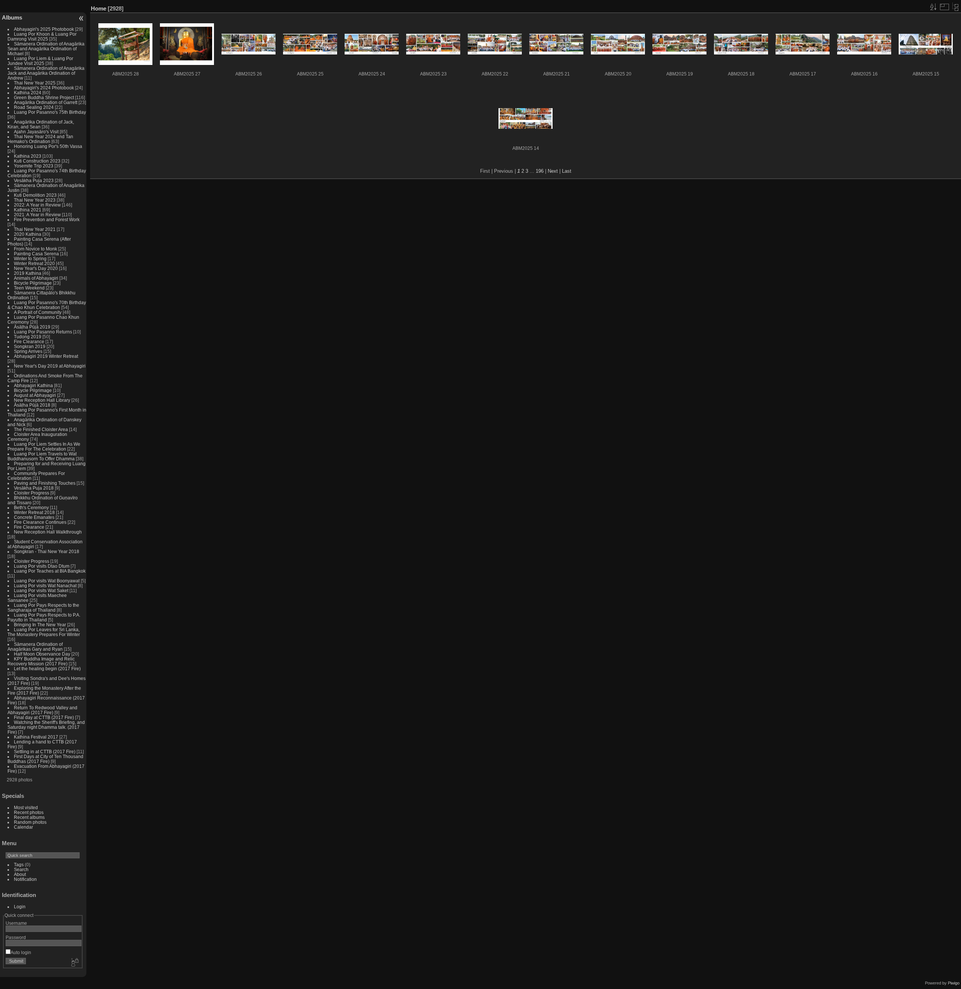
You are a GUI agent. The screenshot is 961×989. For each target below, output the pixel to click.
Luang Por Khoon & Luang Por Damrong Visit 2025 (42, 36)
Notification (25, 879)
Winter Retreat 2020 (34, 263)
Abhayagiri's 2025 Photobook (44, 29)
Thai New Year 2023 (35, 199)
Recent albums (29, 817)
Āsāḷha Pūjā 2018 (32, 405)
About (20, 874)
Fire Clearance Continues (40, 522)
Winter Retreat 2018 (34, 512)
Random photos (30, 822)
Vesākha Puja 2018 (34, 487)
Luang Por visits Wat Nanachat (45, 585)
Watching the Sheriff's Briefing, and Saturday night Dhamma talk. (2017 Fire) (46, 727)
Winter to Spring (30, 258)
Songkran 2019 (29, 346)
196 (540, 171)
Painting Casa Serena (36, 253)
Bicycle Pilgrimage (33, 282)
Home (98, 8)
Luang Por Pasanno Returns (43, 331)
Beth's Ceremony (31, 507)
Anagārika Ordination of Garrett (45, 102)
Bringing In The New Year (40, 624)
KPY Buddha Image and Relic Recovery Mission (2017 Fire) (41, 661)
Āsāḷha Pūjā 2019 (32, 326)
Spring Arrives (28, 351)
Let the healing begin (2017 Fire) (47, 668)
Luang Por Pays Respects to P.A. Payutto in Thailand (44, 617)
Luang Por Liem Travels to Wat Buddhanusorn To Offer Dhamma (42, 456)
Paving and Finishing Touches (44, 483)
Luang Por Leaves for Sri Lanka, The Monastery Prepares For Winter (44, 632)
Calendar (23, 827)
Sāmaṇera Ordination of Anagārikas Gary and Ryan (35, 646)
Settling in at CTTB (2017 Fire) (44, 751)
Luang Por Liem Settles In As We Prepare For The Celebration (44, 446)
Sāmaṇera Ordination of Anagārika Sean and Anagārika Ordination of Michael (46, 48)
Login (20, 906)
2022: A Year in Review (37, 204)
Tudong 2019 (27, 336)
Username (16, 923)
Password (16, 937)
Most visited (26, 807)
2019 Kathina (27, 273)
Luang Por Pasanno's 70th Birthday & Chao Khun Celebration (47, 305)
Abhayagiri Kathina (33, 385)
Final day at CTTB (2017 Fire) (44, 717)
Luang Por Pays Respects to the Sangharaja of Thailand (43, 607)
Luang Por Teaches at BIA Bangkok (50, 570)
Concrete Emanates (34, 517)
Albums (12, 17)
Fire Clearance (29, 341)
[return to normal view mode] (955, 7)
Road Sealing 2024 (34, 107)
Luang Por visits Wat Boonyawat (47, 580)
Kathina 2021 (27, 209)
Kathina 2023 (27, 156)
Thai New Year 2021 (35, 229)
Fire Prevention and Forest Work (47, 219)
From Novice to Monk (35, 248)
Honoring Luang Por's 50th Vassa (48, 146)
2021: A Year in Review (37, 214)
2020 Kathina (27, 234)
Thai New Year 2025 (35, 82)
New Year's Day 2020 (36, 268)
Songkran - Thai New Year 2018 (46, 551)
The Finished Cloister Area (41, 429)
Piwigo (953, 983)
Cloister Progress (31, 492)
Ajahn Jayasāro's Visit (36, 131)
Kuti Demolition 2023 (35, 195)
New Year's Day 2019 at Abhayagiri (50, 365)
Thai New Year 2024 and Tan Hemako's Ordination (40, 139)
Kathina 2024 (27, 92)
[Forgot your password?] (74, 963)
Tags (19, 864)
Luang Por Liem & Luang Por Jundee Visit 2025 (40, 61)
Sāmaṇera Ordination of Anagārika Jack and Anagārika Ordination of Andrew (46, 73)
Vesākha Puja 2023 (34, 180)
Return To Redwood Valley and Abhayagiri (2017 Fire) (42, 710)
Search (21, 869)
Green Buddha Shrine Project (44, 97)
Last (566, 171)
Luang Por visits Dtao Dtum (41, 566)
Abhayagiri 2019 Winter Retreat (46, 356)
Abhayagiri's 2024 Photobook (44, 87)
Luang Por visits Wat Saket (41, 590)
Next (553, 171)
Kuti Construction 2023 (37, 160)
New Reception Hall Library (42, 400)
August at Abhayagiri (35, 395)
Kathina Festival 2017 (36, 736)
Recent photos (29, 812)
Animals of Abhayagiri (36, 278)
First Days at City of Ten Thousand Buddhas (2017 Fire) (45, 759)
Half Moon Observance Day (42, 653)
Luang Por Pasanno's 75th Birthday (50, 112)
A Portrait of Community (38, 312)
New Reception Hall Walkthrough (48, 531)
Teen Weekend (29, 287)
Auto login (21, 952)
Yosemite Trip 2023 (33, 165)
